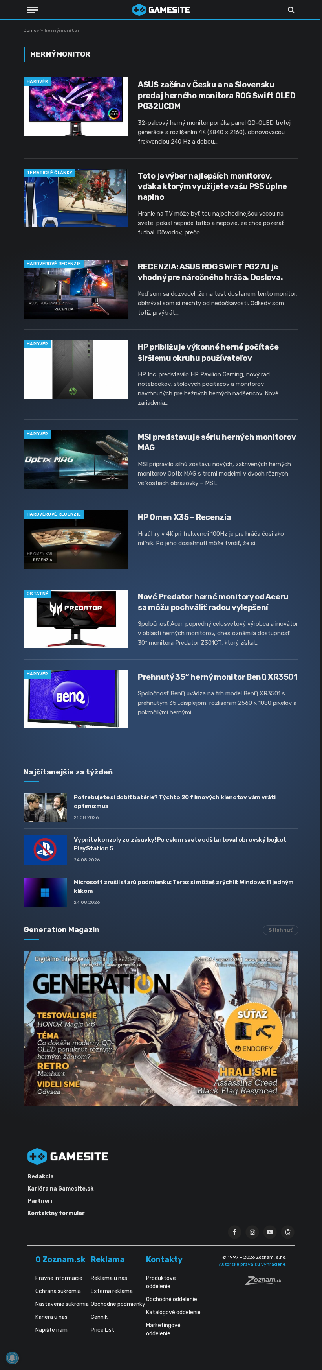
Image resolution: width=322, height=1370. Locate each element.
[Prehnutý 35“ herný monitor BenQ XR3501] (76, 699)
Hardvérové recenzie (54, 263)
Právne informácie (58, 1278)
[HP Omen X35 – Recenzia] (76, 539)
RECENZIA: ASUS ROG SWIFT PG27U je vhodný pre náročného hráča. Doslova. (210, 272)
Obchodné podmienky (118, 1304)
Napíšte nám (51, 1330)
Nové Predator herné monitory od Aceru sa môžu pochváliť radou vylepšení (213, 602)
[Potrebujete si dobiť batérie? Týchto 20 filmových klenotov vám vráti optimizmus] (45, 807)
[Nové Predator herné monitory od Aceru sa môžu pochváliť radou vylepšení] (76, 619)
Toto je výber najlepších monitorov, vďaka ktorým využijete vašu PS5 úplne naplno (212, 186)
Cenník (99, 1317)
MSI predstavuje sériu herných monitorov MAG (216, 442)
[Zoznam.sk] (266, 1283)
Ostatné (37, 593)
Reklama (107, 1259)
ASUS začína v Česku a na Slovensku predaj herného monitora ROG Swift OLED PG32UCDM (217, 95)
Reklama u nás (109, 1278)
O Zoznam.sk (60, 1259)
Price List (102, 1330)
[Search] (290, 10)
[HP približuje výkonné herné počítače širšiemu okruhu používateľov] (76, 369)
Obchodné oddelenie (171, 1299)
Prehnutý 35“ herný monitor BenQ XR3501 (218, 677)
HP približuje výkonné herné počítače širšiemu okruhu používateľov (208, 352)
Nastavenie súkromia (62, 1304)
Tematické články (49, 172)
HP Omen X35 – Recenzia (184, 517)
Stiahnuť (281, 930)
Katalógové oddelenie (173, 1312)
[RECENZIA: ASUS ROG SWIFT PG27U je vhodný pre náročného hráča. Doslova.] (76, 289)
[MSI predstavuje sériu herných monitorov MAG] (76, 459)
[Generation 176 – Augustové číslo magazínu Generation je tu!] (161, 1028)
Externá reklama (112, 1291)
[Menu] (32, 10)
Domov (31, 30)
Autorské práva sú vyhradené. (253, 1264)
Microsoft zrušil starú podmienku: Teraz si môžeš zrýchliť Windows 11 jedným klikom (184, 886)
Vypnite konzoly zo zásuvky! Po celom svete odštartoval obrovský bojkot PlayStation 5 (180, 844)
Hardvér (37, 81)
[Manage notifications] (12, 1358)
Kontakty (164, 1259)
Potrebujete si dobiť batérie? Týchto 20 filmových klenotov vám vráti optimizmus (175, 801)
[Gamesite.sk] (161, 10)
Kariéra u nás (51, 1317)
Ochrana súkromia (58, 1291)
